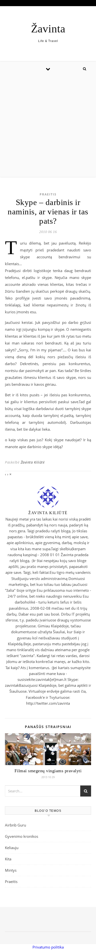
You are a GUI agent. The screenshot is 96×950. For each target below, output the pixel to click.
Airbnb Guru (15, 825)
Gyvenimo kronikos (21, 836)
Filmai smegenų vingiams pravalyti (48, 770)
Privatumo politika (48, 947)
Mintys (10, 870)
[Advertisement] (48, 126)
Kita (8, 858)
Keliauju (11, 847)
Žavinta (48, 28)
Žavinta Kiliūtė (33, 462)
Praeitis (48, 194)
